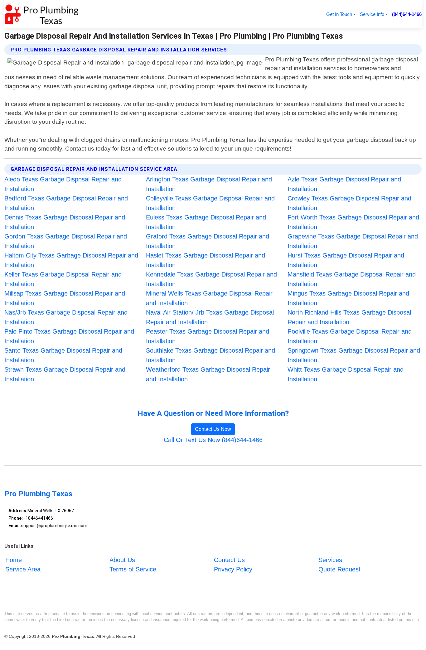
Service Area (23, 569)
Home (13, 559)
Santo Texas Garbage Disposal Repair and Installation (63, 355)
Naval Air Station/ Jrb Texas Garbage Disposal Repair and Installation (210, 317)
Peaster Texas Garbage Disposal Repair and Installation (207, 336)
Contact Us (229, 559)
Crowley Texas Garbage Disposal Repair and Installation (349, 203)
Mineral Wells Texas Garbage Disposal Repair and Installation (209, 298)
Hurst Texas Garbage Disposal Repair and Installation (346, 260)
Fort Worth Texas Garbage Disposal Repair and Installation (353, 222)
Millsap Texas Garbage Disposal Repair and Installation (64, 298)
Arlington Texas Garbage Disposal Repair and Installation (209, 184)
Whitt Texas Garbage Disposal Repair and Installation (346, 374)
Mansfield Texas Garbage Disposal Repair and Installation (352, 279)
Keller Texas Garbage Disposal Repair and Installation (63, 279)
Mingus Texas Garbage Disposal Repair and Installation (348, 298)
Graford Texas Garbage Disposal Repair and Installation (207, 241)
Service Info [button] (372, 14)
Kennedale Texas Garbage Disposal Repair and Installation (211, 279)
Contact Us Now (213, 429)
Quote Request (339, 569)
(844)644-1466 (407, 14)
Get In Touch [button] (339, 14)
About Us (122, 559)
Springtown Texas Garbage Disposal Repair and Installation (354, 355)
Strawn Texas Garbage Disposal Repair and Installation (64, 374)
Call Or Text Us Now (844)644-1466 (213, 439)
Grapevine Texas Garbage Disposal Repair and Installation (353, 241)
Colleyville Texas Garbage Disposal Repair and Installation (210, 203)
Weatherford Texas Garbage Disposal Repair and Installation (208, 374)
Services (330, 559)
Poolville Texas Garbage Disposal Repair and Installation (350, 336)
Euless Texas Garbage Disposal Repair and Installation (206, 222)
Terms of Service (132, 569)
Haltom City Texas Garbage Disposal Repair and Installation (71, 260)
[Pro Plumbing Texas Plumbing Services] (41, 14)
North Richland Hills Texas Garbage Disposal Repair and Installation (349, 317)
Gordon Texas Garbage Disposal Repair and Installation (65, 241)
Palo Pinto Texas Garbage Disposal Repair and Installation (69, 336)
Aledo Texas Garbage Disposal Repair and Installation (63, 184)
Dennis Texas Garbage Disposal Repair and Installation (64, 222)
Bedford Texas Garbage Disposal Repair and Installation (66, 203)
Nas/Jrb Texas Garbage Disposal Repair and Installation (66, 317)
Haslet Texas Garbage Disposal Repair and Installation (205, 260)
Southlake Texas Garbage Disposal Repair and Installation (210, 355)
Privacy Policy (233, 569)
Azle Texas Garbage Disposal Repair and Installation (344, 184)
